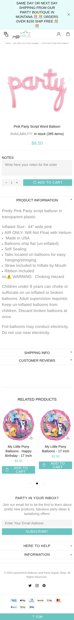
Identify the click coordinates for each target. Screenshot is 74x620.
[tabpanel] (18, 444)
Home (8, 43)
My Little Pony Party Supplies (26, 43)
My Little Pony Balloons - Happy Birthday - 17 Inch (18, 451)
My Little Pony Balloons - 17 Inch (55, 449)
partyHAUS (21, 34)
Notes (8, 158)
